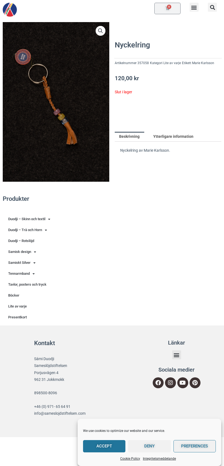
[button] (194, 7)
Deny (149, 446)
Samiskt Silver (19, 263)
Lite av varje (172, 63)
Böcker (13, 295)
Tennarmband (19, 273)
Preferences (194, 446)
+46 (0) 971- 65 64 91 (52, 406)
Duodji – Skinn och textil (26, 219)
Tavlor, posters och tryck (27, 284)
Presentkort (17, 317)
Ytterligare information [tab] (173, 136)
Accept (104, 446)
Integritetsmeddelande (159, 459)
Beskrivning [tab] (129, 136)
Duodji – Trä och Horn (25, 230)
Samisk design (19, 252)
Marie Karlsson (203, 63)
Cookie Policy (130, 459)
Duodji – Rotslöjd (21, 241)
